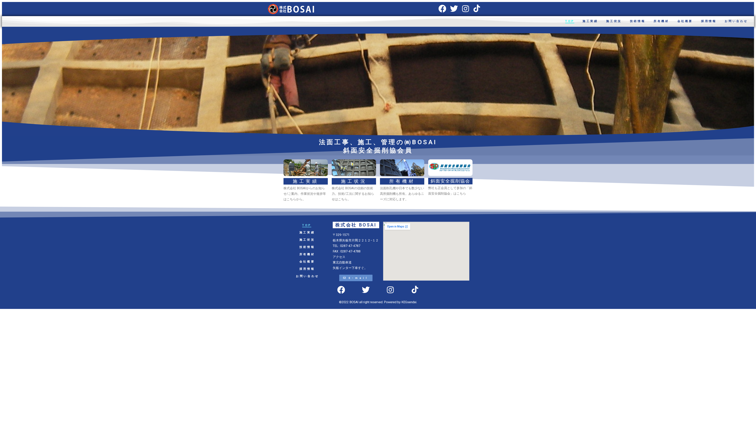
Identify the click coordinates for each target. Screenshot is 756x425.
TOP (569, 21)
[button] (355, 278)
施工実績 (590, 21)
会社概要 (685, 21)
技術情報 (637, 21)
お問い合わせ (736, 21)
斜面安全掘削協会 (450, 181)
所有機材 (661, 21)
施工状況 (614, 21)
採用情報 (708, 21)
